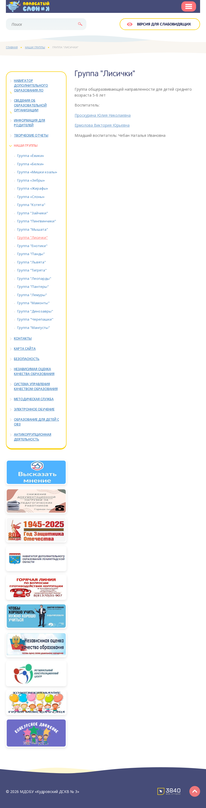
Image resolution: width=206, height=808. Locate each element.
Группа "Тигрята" (32, 270)
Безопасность (26, 359)
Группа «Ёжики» (30, 155)
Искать (80, 24)
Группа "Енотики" (32, 245)
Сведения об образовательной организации (30, 105)
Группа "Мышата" (32, 229)
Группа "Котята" (31, 204)
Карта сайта (25, 348)
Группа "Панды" (31, 253)
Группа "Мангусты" (33, 327)
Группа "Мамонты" (33, 302)
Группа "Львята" (31, 262)
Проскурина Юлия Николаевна (103, 115)
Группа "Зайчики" (32, 213)
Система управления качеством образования (36, 386)
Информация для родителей (29, 122)
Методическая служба (34, 399)
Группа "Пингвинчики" (36, 221)
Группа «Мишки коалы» (37, 172)
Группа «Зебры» (31, 180)
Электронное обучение (34, 409)
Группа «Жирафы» (32, 188)
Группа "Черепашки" (35, 319)
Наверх (194, 791)
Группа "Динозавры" (35, 311)
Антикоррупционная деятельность (32, 437)
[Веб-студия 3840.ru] (168, 791)
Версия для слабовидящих (164, 24)
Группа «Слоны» (31, 196)
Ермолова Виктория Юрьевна (102, 125)
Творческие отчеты (31, 135)
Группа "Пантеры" (33, 286)
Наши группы (26, 145)
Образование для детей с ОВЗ (36, 422)
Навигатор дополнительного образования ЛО (31, 85)
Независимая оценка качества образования (34, 371)
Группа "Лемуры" (32, 294)
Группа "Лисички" (32, 237)
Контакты (23, 338)
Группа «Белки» (30, 163)
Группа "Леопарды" (34, 278)
